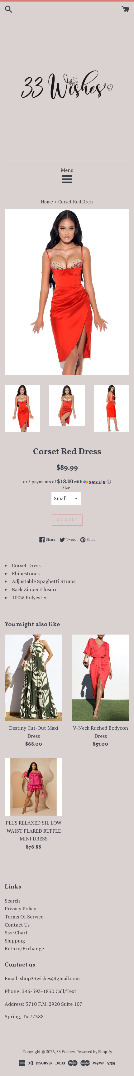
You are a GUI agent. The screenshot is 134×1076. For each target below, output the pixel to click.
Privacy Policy (20, 908)
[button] (67, 482)
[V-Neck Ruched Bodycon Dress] (100, 678)
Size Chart (16, 932)
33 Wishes (65, 1051)
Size (66, 487)
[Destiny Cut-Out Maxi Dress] (33, 678)
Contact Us (17, 924)
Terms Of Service (24, 916)
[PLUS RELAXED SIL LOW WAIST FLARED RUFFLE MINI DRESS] (33, 787)
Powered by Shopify (94, 1051)
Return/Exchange (24, 948)
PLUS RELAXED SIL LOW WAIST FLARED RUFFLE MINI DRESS (33, 830)
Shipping (15, 940)
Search (12, 900)
